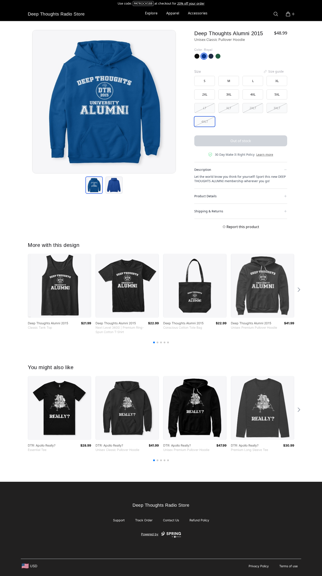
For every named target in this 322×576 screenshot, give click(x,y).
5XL (277, 94)
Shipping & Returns (208, 211)
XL (277, 81)
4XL (252, 94)
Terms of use (288, 566)
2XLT (252, 108)
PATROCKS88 (143, 3)
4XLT (204, 121)
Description (202, 170)
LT (204, 108)
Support (119, 520)
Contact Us (171, 520)
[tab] (94, 185)
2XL (204, 94)
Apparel (172, 13)
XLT (228, 108)
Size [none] (197, 71)
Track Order (143, 520)
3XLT (277, 108)
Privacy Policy (259, 566)
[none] (273, 71)
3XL (228, 94)
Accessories (197, 13)
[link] (59, 285)
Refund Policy (199, 520)
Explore (151, 13)
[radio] (204, 81)
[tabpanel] (104, 101)
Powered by (149, 534)
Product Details (205, 196)
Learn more (264, 154)
